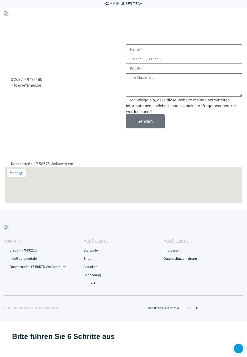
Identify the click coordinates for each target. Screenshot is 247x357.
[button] (240, 14)
